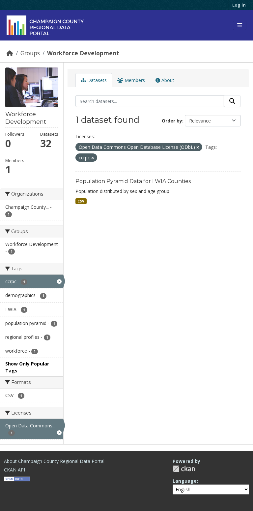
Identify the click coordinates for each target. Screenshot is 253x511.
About (167, 80)
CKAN (184, 468)
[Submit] (232, 101)
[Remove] (197, 147)
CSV (80, 201)
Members (134, 80)
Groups (30, 53)
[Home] (10, 53)
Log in (239, 5)
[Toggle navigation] (239, 25)
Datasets (96, 80)
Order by (172, 121)
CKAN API (14, 470)
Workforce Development (83, 53)
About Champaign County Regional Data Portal (54, 461)
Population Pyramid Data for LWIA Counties (133, 181)
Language (185, 481)
